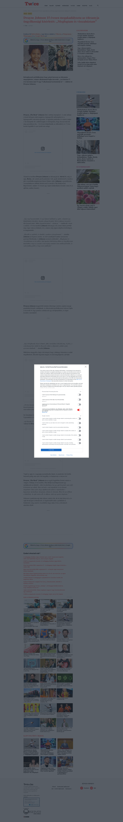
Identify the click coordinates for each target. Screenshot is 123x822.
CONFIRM (51, 449)
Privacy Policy (69, 455)
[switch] (79, 395)
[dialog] (61, 411)
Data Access (61, 455)
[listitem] (61, 391)
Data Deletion (53, 455)
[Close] (86, 367)
